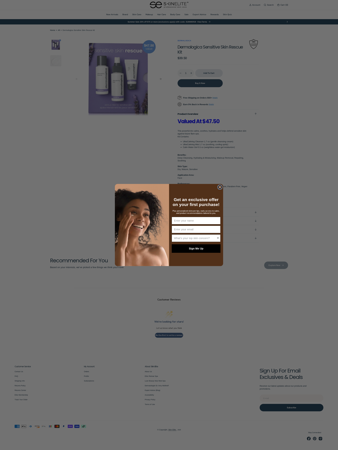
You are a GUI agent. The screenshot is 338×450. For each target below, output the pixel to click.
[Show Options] (218, 238)
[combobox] (195, 238)
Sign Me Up (196, 248)
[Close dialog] (220, 187)
